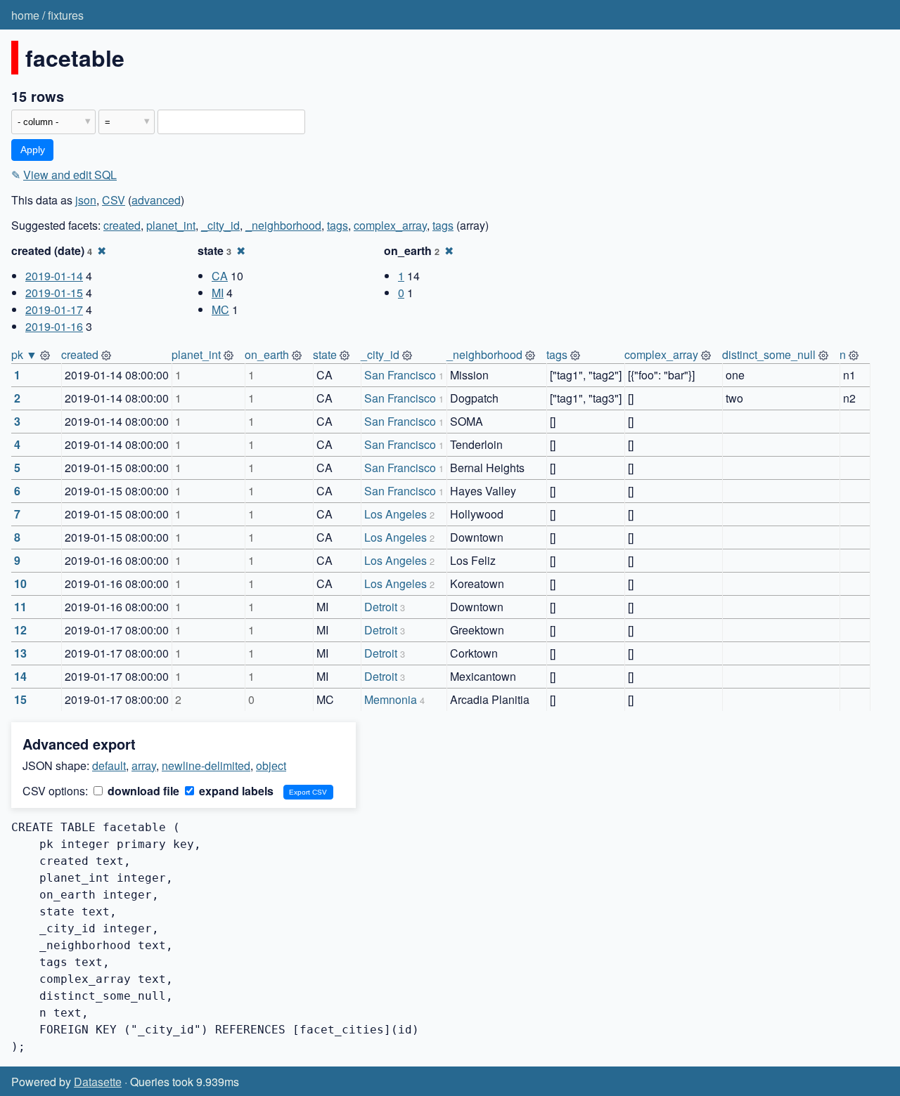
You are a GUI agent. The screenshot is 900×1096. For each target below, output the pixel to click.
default (109, 765)
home (25, 15)
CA (220, 276)
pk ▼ (24, 354)
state (325, 354)
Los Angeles (395, 514)
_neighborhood (283, 225)
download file (142, 791)
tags (337, 225)
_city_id (220, 225)
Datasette (98, 1082)
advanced (156, 200)
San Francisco (400, 375)
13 (20, 653)
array (143, 765)
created (122, 225)
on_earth (267, 354)
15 (20, 699)
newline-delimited (206, 765)
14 (20, 676)
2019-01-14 (54, 276)
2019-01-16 (54, 326)
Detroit (380, 607)
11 (20, 607)
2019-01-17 (54, 309)
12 (20, 630)
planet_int (170, 225)
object (271, 765)
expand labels (235, 791)
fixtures (66, 15)
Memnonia (390, 699)
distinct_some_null (769, 354)
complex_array (390, 225)
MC (220, 309)
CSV (113, 200)
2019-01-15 (54, 293)
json (85, 200)
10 (20, 583)
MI (218, 293)
